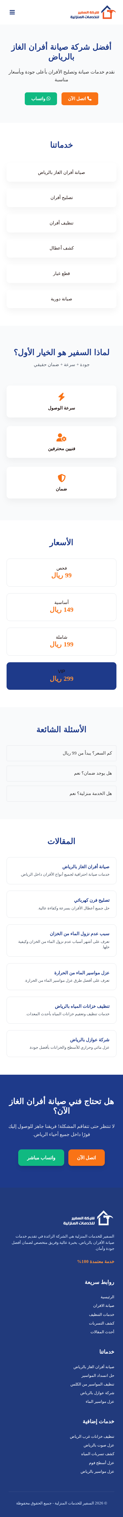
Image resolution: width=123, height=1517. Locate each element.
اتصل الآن (77, 98)
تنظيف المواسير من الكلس (92, 1384)
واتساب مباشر (41, 1157)
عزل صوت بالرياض (99, 1445)
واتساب (39, 98)
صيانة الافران (103, 1306)
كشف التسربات (101, 1323)
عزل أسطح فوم (101, 1463)
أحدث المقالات (102, 1332)
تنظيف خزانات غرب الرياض (92, 1437)
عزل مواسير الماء (100, 1402)
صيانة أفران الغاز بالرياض (93, 1367)
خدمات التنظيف (101, 1315)
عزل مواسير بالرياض (97, 1471)
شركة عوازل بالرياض (97, 1393)
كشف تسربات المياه (97, 1454)
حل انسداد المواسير (98, 1376)
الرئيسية (107, 1297)
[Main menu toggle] (12, 12)
